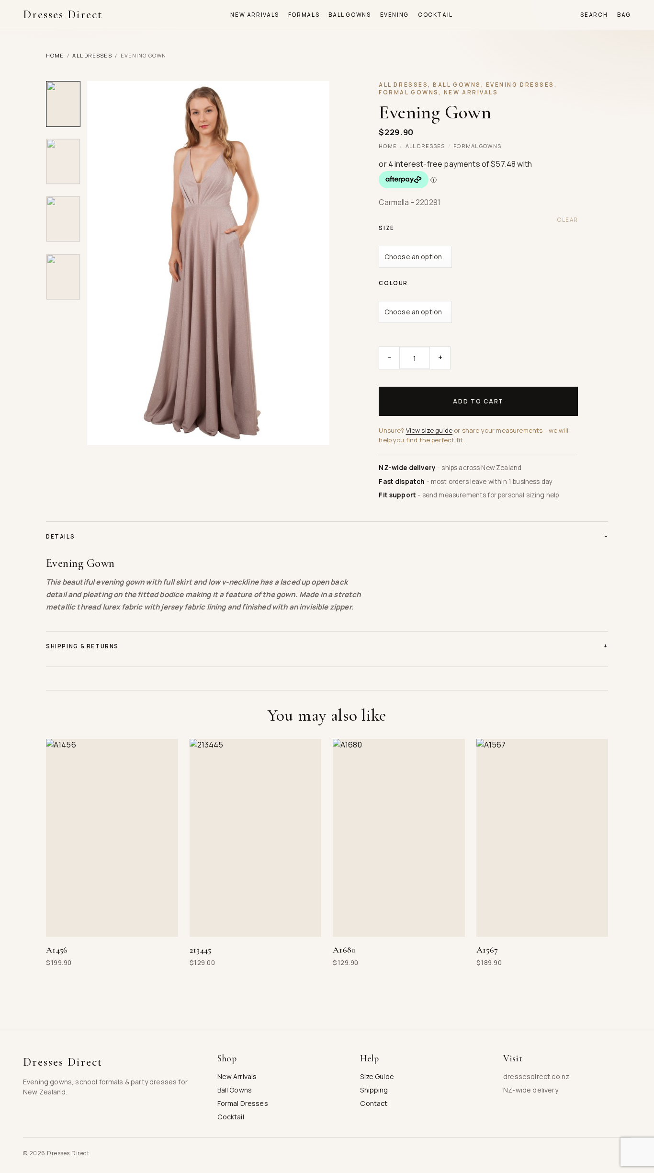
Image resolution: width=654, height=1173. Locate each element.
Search (594, 15)
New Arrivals (254, 15)
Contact (373, 1103)
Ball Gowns (349, 15)
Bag (624, 15)
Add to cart (478, 401)
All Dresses (92, 55)
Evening (394, 15)
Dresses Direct (63, 15)
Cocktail (435, 15)
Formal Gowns (477, 146)
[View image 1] (63, 104)
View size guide (429, 430)
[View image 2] (63, 161)
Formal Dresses (242, 1103)
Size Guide (377, 1076)
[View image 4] (63, 277)
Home (55, 55)
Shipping (374, 1089)
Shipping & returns (327, 646)
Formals (303, 15)
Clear (567, 220)
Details (327, 536)
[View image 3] (63, 219)
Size (386, 228)
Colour (393, 283)
